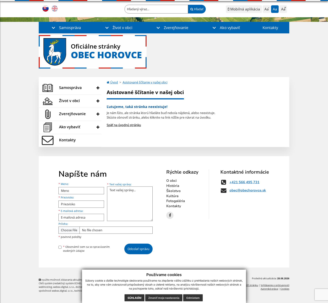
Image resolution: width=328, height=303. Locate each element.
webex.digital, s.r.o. (63, 287)
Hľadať (198, 9)
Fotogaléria (175, 201)
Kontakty (270, 27)
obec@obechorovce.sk (247, 190)
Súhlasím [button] (134, 297)
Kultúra (172, 196)
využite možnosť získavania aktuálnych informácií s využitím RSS (77, 279)
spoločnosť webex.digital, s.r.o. (56, 290)
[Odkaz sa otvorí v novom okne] (169, 215)
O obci (171, 180)
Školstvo (173, 191)
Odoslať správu (138, 249)
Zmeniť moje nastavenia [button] (163, 297)
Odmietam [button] (193, 297)
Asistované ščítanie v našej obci (145, 82)
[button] (65, 27)
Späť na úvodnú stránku (124, 125)
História (172, 185)
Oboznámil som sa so (86, 249)
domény (80, 287)
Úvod (114, 82)
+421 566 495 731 (244, 182)
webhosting (45, 287)
